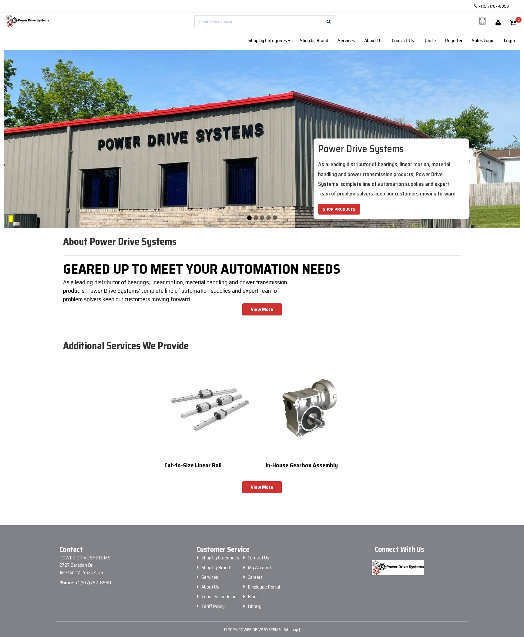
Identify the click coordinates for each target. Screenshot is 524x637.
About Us (373, 40)
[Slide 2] (262, 217)
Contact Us (403, 40)
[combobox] (264, 21)
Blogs (253, 596)
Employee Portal (264, 587)
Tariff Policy (213, 606)
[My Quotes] (482, 21)
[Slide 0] (249, 217)
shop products (339, 209)
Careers (255, 577)
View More (262, 309)
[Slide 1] (256, 217)
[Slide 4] (275, 217)
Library (254, 606)
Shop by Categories (268, 40)
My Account (259, 567)
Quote (429, 40)
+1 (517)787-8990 (493, 6)
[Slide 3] (268, 217)
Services (346, 40)
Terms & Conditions (220, 596)
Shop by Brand (314, 40)
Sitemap (291, 629)
